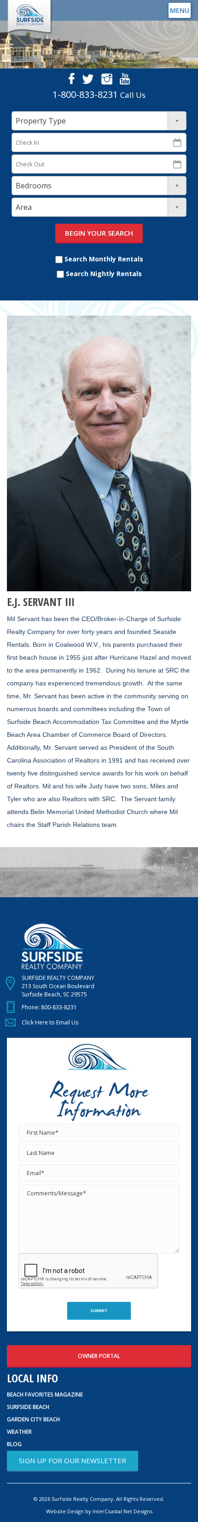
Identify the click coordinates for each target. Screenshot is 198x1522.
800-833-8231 (59, 1007)
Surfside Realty (30, 17)
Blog (14, 1444)
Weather (19, 1432)
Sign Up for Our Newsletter (72, 1460)
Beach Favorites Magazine (45, 1394)
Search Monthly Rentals (103, 259)
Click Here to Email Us (50, 1022)
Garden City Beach (33, 1419)
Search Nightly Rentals (103, 273)
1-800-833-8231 (85, 94)
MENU (179, 10)
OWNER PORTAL (99, 1356)
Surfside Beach (28, 1407)
